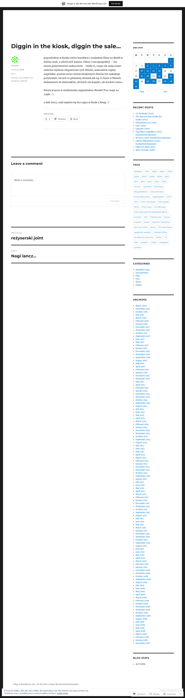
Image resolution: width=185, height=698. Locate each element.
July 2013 (140, 445)
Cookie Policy (62, 693)
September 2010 (143, 543)
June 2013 (140, 448)
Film (13, 74)
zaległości (164, 242)
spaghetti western (142, 232)
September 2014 (143, 403)
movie (167, 217)
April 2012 (140, 491)
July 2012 (140, 482)
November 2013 (143, 433)
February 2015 (142, 388)
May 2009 (140, 591)
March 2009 (141, 597)
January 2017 (141, 348)
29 (171, 81)
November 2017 (143, 330)
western (144, 242)
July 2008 (140, 622)
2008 (151, 176)
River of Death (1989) (145, 150)
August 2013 (141, 442)
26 (153, 81)
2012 (143, 181)
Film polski (164, 202)
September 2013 (143, 439)
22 (171, 76)
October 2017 (142, 333)
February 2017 (142, 345)
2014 (157, 181)
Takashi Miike (160, 232)
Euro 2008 (23, 78)
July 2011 (140, 518)
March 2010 (141, 561)
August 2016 (141, 360)
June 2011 (140, 521)
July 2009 (140, 585)
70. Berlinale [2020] (145, 113)
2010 (167, 176)
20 (159, 76)
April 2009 (140, 594)
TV (166, 237)
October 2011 (141, 509)
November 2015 (143, 379)
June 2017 (140, 339)
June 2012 (140, 485)
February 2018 (142, 321)
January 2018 (141, 324)
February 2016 (142, 369)
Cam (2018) (141, 125)
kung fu (137, 217)
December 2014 (143, 394)
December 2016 (143, 351)
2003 (154, 171)
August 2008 (141, 619)
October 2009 (142, 576)
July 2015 (140, 382)
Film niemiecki (148, 202)
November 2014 (143, 397)
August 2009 (141, 582)
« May (141, 91)
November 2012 (143, 470)
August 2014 (141, 406)
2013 (150, 181)
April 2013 (140, 455)
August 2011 (141, 515)
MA (145, 217)
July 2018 (140, 315)
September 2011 (143, 512)
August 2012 (141, 479)
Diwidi (14, 78)
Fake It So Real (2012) (145, 147)
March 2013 (141, 458)
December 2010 (143, 534)
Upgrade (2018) (143, 129)
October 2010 (142, 540)
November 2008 (143, 610)
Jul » (166, 91)
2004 (162, 171)
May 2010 (140, 555)
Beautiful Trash (143, 270)
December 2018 (143, 309)
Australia (147, 186)
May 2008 (140, 628)
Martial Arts (155, 217)
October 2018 (142, 312)
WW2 (153, 242)
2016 (164, 181)
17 (142, 76)
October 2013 (141, 436)
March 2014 (141, 421)
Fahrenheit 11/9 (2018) (146, 122)
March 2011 (141, 527)
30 (136, 86)
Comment (115, 201)
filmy (136, 207)
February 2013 (142, 461)
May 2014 (140, 415)
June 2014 (140, 412)
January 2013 (141, 464)
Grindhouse (159, 207)
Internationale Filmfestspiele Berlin (151, 212)
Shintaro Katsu (165, 227)
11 (148, 71)
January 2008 (142, 640)
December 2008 (143, 607)
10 (142, 71)
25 (148, 81)
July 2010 (140, 549)
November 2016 (143, 354)
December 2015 (143, 375)
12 (153, 71)
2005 (170, 171)
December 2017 (143, 327)
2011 (136, 181)
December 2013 (143, 430)
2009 (159, 176)
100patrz (15, 65)
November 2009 (143, 573)
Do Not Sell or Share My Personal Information (58, 684)
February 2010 (142, 564)
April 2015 (140, 385)
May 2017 (140, 342)
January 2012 (141, 500)
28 (165, 81)
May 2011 (140, 524)
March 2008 (141, 634)
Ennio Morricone (142, 197)
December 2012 (143, 467)
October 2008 (142, 613)
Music (146, 222)
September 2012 (143, 476)
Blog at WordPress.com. (25, 684)
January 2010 (141, 567)
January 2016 (142, 372)
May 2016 (140, 363)
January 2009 (142, 603)
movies (137, 222)
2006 (136, 176)
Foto (138, 279)
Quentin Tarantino (161, 222)
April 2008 (140, 631)
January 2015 (141, 391)
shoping (15, 81)
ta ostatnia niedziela (143, 237)
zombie (137, 247)
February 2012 (142, 497)
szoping (23, 81)
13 (159, 71)
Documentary (157, 191)
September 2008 (143, 616)
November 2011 (143, 506)
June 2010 (140, 552)
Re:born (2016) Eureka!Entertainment (153, 138)
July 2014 (140, 409)
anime (137, 186)
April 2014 (140, 418)
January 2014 (141, 427)
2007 (144, 176)
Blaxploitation (141, 191)
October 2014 (142, 400)
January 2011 (141, 531)
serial (152, 227)
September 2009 (143, 579)
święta (138, 285)
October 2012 (142, 473)
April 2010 (140, 558)
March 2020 (141, 306)
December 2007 (143, 643)
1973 (147, 171)
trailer (159, 237)
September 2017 (143, 336)
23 (136, 81)
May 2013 (140, 451)
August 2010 (141, 546)
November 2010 (143, 537)
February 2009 (142, 600)
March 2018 (141, 318)
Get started (115, 3)
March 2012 (141, 494)
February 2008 (142, 637)
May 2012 (140, 488)
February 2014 (142, 424)
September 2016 (143, 357)
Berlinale (158, 186)
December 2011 (142, 503)
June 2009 (140, 588)
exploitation (158, 197)
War (136, 242)
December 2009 (143, 570)
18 (148, 76)
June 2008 (140, 625)
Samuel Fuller (140, 227)
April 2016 (140, 366)
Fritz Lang (146, 207)
